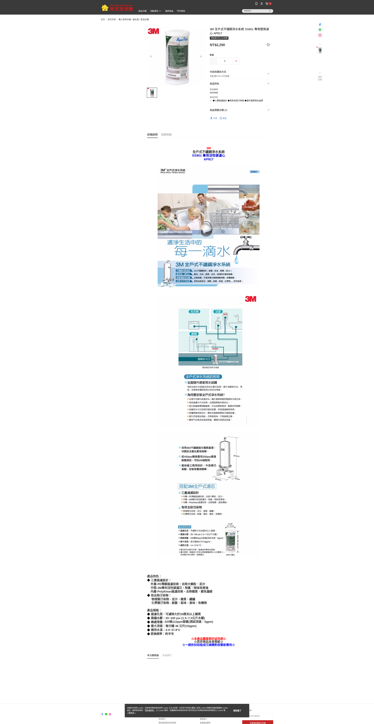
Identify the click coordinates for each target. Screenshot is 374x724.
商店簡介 (162, 719)
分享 (215, 118)
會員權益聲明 (205, 723)
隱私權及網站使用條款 (167, 723)
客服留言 (203, 719)
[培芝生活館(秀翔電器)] (117, 7)
